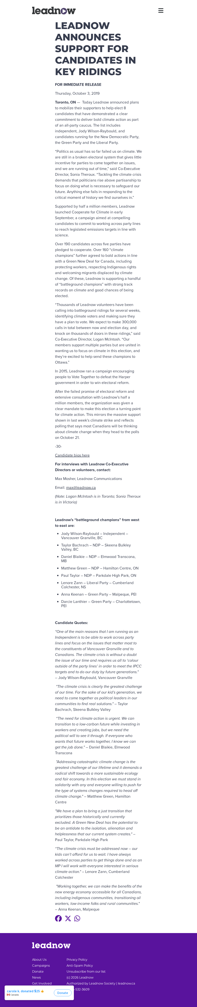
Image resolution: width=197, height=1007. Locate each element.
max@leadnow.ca (81, 487)
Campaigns (41, 965)
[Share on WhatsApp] (77, 918)
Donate (38, 971)
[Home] (54, 10)
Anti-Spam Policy (80, 965)
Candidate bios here (72, 455)
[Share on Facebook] (58, 918)
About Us (39, 959)
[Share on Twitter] (68, 918)
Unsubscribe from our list (86, 971)
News (36, 977)
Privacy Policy (77, 959)
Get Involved (42, 983)
